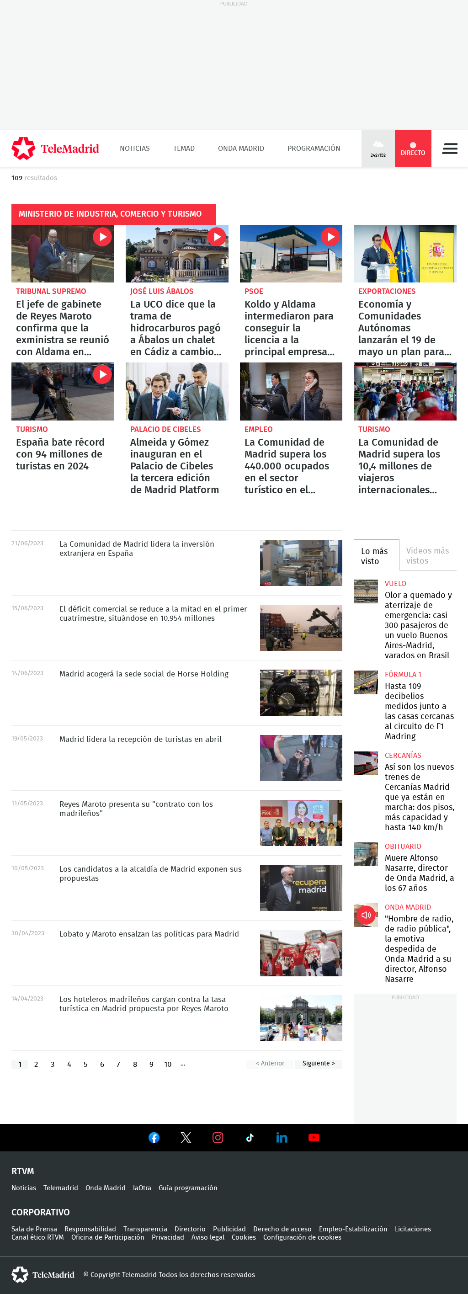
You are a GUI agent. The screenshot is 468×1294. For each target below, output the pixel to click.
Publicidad (229, 1229)
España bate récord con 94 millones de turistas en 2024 (62, 391)
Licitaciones (413, 1229)
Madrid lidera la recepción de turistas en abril (140, 739)
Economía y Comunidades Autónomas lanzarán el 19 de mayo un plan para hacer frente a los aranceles (405, 253)
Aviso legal (207, 1237)
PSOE (254, 291)
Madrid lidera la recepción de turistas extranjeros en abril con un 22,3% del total (301, 758)
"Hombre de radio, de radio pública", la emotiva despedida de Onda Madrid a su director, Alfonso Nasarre (366, 915)
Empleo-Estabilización (353, 1229)
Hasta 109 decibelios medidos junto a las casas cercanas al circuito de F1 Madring (366, 682)
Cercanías (403, 755)
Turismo (32, 429)
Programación (313, 148)
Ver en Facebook (154, 1139)
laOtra (142, 1188)
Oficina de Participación (107, 1237)
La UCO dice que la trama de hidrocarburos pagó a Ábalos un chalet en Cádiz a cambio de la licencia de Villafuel (177, 253)
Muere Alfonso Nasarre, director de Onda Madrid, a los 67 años (366, 854)
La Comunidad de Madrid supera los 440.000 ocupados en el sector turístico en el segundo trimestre (291, 391)
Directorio (190, 1229)
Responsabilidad (90, 1229)
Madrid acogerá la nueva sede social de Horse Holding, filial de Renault (301, 693)
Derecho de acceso (282, 1229)
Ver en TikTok (250, 1139)
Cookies (244, 1237)
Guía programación (188, 1188)
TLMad (184, 148)
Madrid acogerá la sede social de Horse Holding (144, 674)
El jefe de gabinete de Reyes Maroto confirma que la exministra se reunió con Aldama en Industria (62, 253)
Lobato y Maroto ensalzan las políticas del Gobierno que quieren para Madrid (301, 953)
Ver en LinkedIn (282, 1138)
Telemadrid (60, 1188)
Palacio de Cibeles (165, 429)
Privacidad (168, 1237)
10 (167, 1064)
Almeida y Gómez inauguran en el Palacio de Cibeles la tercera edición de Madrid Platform (177, 391)
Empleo (259, 429)
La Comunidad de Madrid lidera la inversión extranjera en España (301, 563)
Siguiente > (319, 1063)
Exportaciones (387, 291)
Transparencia (145, 1229)
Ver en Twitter (186, 1139)
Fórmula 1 (403, 674)
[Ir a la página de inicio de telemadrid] (55, 148)
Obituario (403, 846)
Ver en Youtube (314, 1138)
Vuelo (395, 583)
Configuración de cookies (302, 1237)
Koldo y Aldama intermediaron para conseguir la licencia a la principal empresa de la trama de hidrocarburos (291, 253)
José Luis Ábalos (162, 291)
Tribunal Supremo (51, 291)
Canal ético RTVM (37, 1237)
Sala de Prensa (34, 1229)
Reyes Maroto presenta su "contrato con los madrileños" (301, 823)
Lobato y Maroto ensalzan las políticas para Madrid (149, 934)
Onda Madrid (241, 148)
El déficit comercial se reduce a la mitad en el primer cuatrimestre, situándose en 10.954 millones (301, 628)
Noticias (135, 148)
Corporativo (40, 1212)
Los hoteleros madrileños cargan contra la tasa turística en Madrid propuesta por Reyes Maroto (301, 1018)
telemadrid (42, 1274)
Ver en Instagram (218, 1138)
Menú (449, 148)
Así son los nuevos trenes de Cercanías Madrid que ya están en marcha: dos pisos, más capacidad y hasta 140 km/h (366, 763)
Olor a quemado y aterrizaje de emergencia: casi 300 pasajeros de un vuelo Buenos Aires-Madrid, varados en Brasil (366, 591)
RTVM (22, 1171)
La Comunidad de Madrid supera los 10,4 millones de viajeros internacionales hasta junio (405, 391)
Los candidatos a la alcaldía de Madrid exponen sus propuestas (301, 888)
